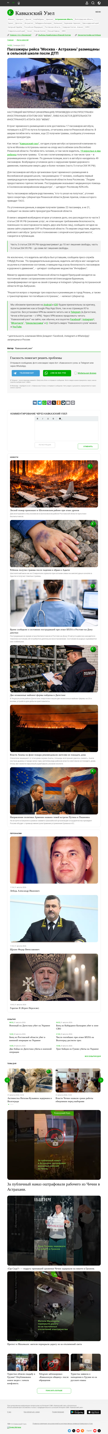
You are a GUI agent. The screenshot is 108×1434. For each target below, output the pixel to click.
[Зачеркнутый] (53, 418)
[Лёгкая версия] (19, 3)
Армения (49, 19)
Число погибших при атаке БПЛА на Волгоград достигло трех (75, 1038)
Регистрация (45, 445)
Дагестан (18, 23)
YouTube (17, 326)
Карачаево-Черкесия (72, 23)
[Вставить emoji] (60, 418)
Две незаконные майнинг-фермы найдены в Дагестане (37, 695)
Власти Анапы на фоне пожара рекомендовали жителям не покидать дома (48, 754)
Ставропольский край (16, 31)
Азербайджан (38, 19)
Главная (10, 40)
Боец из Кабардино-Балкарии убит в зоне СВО (77, 1027)
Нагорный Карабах (15, 27)
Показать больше (54, 1390)
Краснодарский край (90, 23)
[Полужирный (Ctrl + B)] (37, 418)
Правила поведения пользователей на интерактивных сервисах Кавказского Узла (63, 1424)
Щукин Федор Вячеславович (24, 949)
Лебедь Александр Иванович (25, 890)
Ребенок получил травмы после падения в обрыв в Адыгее (40, 569)
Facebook (75, 319)
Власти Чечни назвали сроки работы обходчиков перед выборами (74, 1099)
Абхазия (11, 19)
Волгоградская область (84, 19)
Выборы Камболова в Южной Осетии (54, 35)
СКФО (87, 27)
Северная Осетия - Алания (72, 27)
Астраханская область (64, 19)
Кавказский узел (29, 143)
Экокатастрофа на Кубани (89, 35)
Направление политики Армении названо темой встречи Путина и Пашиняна (50, 817)
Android (47, 304)
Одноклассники (34, 323)
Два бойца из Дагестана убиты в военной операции (30, 1050)
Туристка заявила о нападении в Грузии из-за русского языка (84, 1377)
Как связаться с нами (32, 1412)
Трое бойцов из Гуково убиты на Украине (77, 1048)
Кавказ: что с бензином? (20, 35)
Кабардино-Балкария (43, 23)
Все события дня (93, 1056)
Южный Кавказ (54, 31)
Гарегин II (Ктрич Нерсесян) (24, 1008)
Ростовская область (52, 27)
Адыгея (28, 19)
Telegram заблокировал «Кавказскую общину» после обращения (54, 1377)
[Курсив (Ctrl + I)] (42, 418)
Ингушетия (28, 23)
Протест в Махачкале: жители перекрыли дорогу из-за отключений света (44, 1344)
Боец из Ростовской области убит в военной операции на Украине (27, 1038)
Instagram (87, 319)
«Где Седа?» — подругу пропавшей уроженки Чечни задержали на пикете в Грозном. (51, 1268)
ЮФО (64, 31)
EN (13, 3)
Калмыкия (58, 23)
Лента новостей (22, 40)
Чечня (29, 31)
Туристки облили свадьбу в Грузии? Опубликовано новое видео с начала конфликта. (21, 1378)
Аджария (19, 19)
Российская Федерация (33, 27)
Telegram (76, 312)
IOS (56, 304)
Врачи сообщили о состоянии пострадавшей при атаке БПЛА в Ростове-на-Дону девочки (51, 631)
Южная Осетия (39, 31)
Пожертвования (58, 1412)
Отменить (88, 446)
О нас (9, 1412)
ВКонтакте (17, 323)
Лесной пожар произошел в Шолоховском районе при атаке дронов (44, 510)
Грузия (10, 23)
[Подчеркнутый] (48, 418)
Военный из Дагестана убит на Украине (29, 1025)
